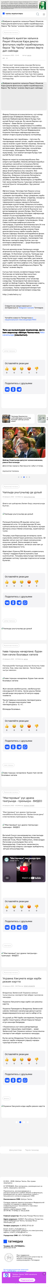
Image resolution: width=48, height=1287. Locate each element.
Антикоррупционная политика (15, 1270)
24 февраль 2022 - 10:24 (11, 805)
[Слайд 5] (29, 477)
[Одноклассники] (13, 389)
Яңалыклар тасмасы (11, 32)
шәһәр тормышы (9, 351)
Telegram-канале (26, 307)
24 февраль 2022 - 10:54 (11, 659)
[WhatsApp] (25, 602)
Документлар (15, 1150)
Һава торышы (8, 765)
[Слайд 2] (21, 477)
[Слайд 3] (24, 477)
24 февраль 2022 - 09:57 (11, 986)
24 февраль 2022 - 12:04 (11, 497)
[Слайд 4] (26, 477)
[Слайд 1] (18, 477)
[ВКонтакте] (7, 389)
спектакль (7, 945)
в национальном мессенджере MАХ (20, 319)
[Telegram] (19, 389)
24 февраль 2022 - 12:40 (11, 55)
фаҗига (6, 1098)
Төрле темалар (32, 1150)
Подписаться (27, 1280)
